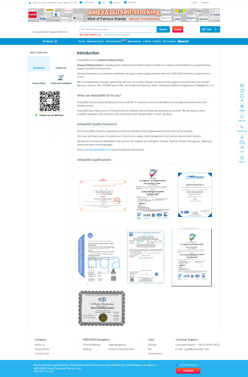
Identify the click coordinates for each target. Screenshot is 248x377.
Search (163, 29)
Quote (177, 29)
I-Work (147, 41)
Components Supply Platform (49, 32)
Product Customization (121, 349)
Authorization (113, 41)
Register (205, 2)
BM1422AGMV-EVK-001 (117, 34)
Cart (211, 29)
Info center (169, 41)
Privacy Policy (42, 349)
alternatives (134, 41)
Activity (157, 41)
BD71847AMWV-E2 (90, 34)
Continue (188, 370)
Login (194, 2)
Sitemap (87, 349)
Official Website (91, 344)
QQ (242, 100)
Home (81, 41)
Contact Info (42, 353)
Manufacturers (95, 41)
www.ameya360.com (100, 149)
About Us (183, 41)
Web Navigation (117, 344)
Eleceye (152, 344)
